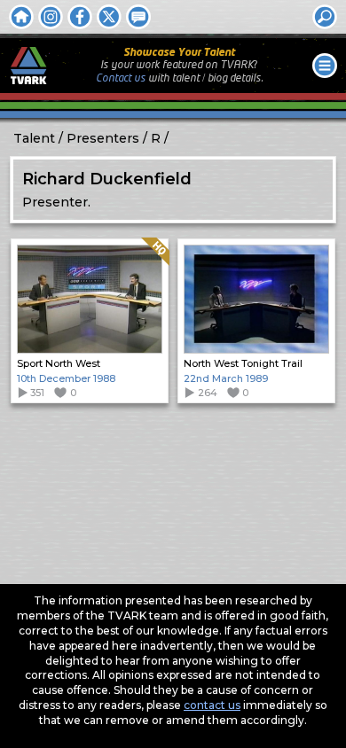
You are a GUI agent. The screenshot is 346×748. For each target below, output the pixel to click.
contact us (212, 705)
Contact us (120, 78)
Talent (34, 138)
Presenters (103, 138)
